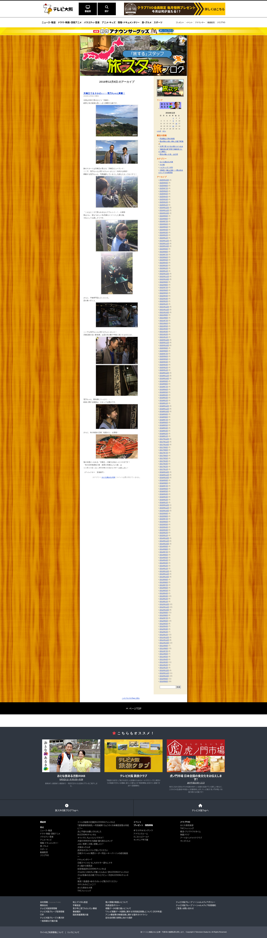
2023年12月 (164, 241)
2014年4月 (164, 560)
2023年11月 (164, 243)
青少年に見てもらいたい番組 (85, 908)
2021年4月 (164, 329)
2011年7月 (164, 651)
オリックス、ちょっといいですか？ (90, 837)
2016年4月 (164, 494)
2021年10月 (164, 312)
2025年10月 (164, 180)
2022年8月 (164, 285)
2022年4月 (164, 296)
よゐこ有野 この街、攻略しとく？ (90, 843)
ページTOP (135, 708)
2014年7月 (164, 552)
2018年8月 (164, 417)
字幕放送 (77, 905)
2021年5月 (164, 326)
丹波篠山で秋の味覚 (167, 139)
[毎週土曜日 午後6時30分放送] (170, 108)
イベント (189, 22)
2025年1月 (164, 205)
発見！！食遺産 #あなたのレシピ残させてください (97, 881)
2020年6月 (164, 356)
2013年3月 (164, 596)
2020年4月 (164, 362)
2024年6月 (164, 224)
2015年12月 (164, 505)
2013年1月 (164, 602)
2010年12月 (164, 670)
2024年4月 (164, 230)
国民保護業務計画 (80, 914)
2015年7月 (164, 519)
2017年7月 (164, 453)
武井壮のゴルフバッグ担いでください (92, 850)
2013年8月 (164, 582)
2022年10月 (164, 279)
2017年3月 (164, 464)
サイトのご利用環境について (52, 932)
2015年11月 (164, 508)
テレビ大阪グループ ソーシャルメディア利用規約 (196, 905)
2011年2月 (164, 665)
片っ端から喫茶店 (84, 865)
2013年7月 (164, 585)
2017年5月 (164, 458)
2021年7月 (164, 321)
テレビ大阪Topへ (200, 810)
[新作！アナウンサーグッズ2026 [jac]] (133, 31)
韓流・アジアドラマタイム (190, 831)
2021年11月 (164, 310)
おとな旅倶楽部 (186, 825)
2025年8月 (164, 186)
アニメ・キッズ (45, 839)
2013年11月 (164, 574)
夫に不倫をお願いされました (89, 831)
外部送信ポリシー (112, 905)
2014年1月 (164, 569)
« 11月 (159, 131)
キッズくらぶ (185, 840)
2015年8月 (164, 516)
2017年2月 (164, 467)
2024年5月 (164, 227)
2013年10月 (164, 577)
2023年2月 (164, 268)
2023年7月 (164, 254)
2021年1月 (164, 337)
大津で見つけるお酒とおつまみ (171, 146)
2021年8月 (164, 318)
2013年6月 (164, 588)
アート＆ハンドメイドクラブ (191, 837)
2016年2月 (164, 500)
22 (173, 126)
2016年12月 (164, 472)
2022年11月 (164, 276)
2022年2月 (164, 301)
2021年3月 (164, 332)
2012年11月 (164, 607)
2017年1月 (164, 469)
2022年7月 (164, 287)
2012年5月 (164, 624)
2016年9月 (164, 480)
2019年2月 (164, 400)
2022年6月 (164, 290)
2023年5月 (164, 260)
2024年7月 (164, 221)
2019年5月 (164, 392)
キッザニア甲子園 (141, 839)
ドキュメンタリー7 (84, 859)
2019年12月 (164, 373)
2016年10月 (164, 478)
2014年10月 (164, 544)
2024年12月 (164, 208)
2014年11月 (164, 541)
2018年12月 (164, 406)
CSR (42, 914)
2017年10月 (164, 445)
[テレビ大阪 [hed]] (58, 9)
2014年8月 (164, 549)
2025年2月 (164, 202)
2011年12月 (164, 637)
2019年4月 (164, 395)
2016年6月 (164, 489)
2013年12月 (164, 571)
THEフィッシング (84, 890)
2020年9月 (164, 348)
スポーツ (43, 849)
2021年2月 (164, 334)
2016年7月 (164, 486)
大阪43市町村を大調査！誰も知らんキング (95, 840)
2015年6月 (164, 522)
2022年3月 (164, 299)
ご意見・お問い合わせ (185, 908)
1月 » (164, 131)
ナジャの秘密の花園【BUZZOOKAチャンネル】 (96, 822)
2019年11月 (164, 376)
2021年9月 (164, 315)
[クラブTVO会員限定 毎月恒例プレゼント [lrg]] (174, 14)
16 (176, 123)
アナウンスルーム (141, 833)
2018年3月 (164, 431)
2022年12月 (164, 274)
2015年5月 (164, 524)
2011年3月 (164, 662)
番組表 (43, 822)
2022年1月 (164, 304)
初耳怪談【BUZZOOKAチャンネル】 (91, 868)
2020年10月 (164, 345)
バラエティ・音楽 (46, 836)
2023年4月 (164, 263)
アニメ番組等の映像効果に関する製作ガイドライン (126, 914)
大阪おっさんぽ (83, 847)
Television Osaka (201, 932)
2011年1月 (164, 668)
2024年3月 (164, 232)
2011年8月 (164, 648)
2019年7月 (164, 387)
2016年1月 (164, 502)
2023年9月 (164, 249)
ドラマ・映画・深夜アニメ (50, 833)
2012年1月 (164, 635)
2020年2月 (164, 367)
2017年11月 (164, 442)
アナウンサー (200, 22)
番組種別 (77, 911)
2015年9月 (164, 513)
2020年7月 (164, 354)
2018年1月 (164, 436)
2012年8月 (164, 615)
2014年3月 (164, 563)
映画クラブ (184, 834)
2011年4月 (164, 659)
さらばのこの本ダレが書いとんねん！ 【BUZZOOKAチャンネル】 (102, 872)
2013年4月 (164, 593)
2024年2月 (164, 235)
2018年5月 (164, 425)
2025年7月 (164, 188)
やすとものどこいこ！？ (86, 884)
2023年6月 (164, 257)
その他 (162, 165)
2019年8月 (164, 384)
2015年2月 (164, 533)
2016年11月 (164, 475)
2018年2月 (164, 434)
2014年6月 (164, 555)
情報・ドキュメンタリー (49, 842)
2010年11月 (164, 673)
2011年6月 (164, 654)
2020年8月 (164, 351)
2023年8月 (164, 252)
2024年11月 (164, 210)
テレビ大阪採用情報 (48, 908)
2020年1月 (164, 370)
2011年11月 (164, 640)
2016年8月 (164, 483)
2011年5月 (164, 657)
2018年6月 (164, 422)
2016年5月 (164, 491)
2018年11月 (164, 409)
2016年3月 (164, 497)
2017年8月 (164, 450)
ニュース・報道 (46, 830)
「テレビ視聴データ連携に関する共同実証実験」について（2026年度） (133, 911)
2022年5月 (164, 293)
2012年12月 (164, 604)
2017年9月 (164, 447)
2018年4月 (164, 428)
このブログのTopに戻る (131, 698)
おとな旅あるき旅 (108, 477)
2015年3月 (164, 530)
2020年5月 (164, 359)
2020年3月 (164, 365)
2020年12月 (164, 340)
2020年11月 (164, 343)
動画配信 (211, 22)
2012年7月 (164, 618)
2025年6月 (164, 191)
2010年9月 (164, 679)
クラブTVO (221, 22)
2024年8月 (164, 219)
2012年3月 (164, 629)
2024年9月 (164, 216)
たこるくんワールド (141, 836)
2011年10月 (164, 643)
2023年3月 (164, 265)
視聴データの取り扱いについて (118, 908)
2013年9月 (164, 580)
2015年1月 (164, 535)
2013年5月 (164, 591)
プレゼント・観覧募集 (143, 825)
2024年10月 (164, 213)
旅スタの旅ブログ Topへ (66, 810)
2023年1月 (164, 271)
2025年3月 (164, 199)
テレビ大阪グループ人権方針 (52, 917)
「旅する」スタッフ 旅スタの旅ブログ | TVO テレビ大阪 (133, 55)
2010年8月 (164, 681)
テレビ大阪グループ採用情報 (52, 911)
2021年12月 (164, 307)
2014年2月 (164, 566)
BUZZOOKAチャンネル (86, 834)
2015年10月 (164, 511)
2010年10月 (164, 676)
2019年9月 (164, 381)
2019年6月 (164, 389)
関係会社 (44, 905)
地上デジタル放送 (80, 902)
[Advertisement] (133, 720)
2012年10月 (164, 610)
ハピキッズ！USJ (166, 167)
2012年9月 (164, 613)
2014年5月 (164, 558)
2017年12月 (164, 439)
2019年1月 (164, 403)
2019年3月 (164, 398)
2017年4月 (164, 461)
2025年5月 (164, 194)
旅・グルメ (44, 845)
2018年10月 (164, 411)
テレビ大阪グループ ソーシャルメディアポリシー (195, 902)
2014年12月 (164, 538)
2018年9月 (164, 414)
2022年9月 (164, 282)
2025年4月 (164, 197)
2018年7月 (164, 420)
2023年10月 (164, 246)
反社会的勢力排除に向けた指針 (118, 917)
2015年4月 (164, 527)
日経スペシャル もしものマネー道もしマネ (94, 862)
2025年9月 (164, 183)
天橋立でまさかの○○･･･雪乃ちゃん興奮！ (104, 93)
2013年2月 (164, 599)
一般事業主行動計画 (49, 920)
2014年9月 (164, 546)
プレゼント (180, 22)
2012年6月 (164, 621)
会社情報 (50, 902)
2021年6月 (164, 323)
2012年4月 (164, 626)
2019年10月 (164, 378)
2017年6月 (164, 456)
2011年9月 (164, 646)
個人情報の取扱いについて (116, 902)
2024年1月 (164, 238)
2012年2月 (164, 632)
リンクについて (73, 932)
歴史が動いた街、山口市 (169, 154)
